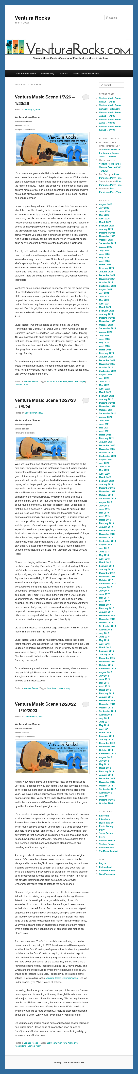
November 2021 (107, 406)
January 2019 (106, 526)
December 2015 (107, 657)
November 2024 (107, 278)
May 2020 (104, 470)
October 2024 (106, 282)
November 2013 (107, 746)
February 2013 (106, 771)
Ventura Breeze (107, 840)
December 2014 (107, 700)
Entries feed (105, 866)
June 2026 (104, 211)
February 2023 (106, 353)
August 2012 (105, 792)
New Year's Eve (70, 1042)
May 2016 (104, 640)
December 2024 (107, 275)
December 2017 (107, 572)
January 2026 (106, 229)
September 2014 (107, 711)
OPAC (71, 381)
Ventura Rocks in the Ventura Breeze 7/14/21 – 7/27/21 (109, 153)
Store (102, 836)
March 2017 (105, 604)
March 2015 (105, 689)
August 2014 (105, 714)
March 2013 (105, 767)
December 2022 (107, 360)
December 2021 (107, 402)
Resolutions (20, 1045)
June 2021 (104, 424)
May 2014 (104, 725)
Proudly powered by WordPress (69, 1062)
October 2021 (106, 409)
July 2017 (104, 590)
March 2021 (105, 434)
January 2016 (106, 654)
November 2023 (107, 321)
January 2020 (106, 484)
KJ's (55, 381)
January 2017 (106, 611)
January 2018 (106, 569)
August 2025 (105, 246)
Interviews (104, 819)
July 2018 (104, 548)
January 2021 (106, 441)
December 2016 (107, 615)
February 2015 (106, 693)
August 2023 (105, 332)
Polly (102, 829)
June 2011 (104, 796)
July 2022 (104, 377)
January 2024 (106, 314)
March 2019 (105, 519)
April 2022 (104, 388)
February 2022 (106, 395)
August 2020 (105, 459)
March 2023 (105, 349)
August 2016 (105, 629)
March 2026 (105, 222)
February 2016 (106, 650)
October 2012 (106, 785)
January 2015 (106, 696)
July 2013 (104, 760)
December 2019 (107, 487)
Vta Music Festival (108, 851)
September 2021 (107, 413)
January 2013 (106, 774)
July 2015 (104, 675)
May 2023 (104, 342)
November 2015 (107, 661)
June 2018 (104, 551)
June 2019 (104, 509)
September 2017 (107, 583)
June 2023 (104, 339)
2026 (49, 381)
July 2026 (104, 207)
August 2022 (105, 374)
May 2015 (104, 682)
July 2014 (104, 718)
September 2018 (107, 541)
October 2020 (106, 452)
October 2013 (106, 750)
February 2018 (106, 565)
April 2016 (104, 643)
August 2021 (105, 417)
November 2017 (107, 576)
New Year (62, 381)
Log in (102, 863)
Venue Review (106, 847)
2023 (49, 1042)
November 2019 (107, 491)
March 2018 (105, 562)
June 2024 (104, 296)
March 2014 (105, 732)
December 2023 (107, 317)
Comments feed (107, 870)
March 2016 (105, 647)
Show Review (106, 833)
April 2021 (104, 431)
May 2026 (104, 214)
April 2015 (104, 686)
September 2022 (107, 370)
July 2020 (104, 463)
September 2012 (107, 789)
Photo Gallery (47, 73)
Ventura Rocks (32, 17)
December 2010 (107, 799)
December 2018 (107, 530)
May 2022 (104, 385)
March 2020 (105, 477)
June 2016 (104, 636)
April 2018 (104, 558)
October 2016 (106, 622)
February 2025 (106, 268)
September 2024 (107, 285)
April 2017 (104, 601)
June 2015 (104, 679)
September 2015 (107, 668)
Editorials (104, 815)
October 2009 (106, 803)
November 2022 (107, 363)
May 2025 (104, 257)
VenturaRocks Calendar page (61, 978)
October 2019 (106, 494)
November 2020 (107, 448)
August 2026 (105, 204)
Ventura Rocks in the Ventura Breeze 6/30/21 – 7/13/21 (111, 167)
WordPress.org (107, 874)
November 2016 (107, 619)
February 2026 (106, 225)
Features (64, 73)
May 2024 (104, 299)
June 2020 (104, 466)
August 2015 (105, 672)
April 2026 (104, 218)
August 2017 (105, 587)
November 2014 (107, 704)
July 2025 (104, 250)
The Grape (80, 381)
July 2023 (104, 335)
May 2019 (104, 512)
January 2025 (106, 271)
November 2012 (107, 781)
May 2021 (104, 427)
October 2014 (106, 707)
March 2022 (105, 392)
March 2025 (105, 264)
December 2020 (107, 445)
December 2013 (107, 743)
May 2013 (104, 764)
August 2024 (105, 289)
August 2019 (105, 502)
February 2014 (106, 735)
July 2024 (104, 292)
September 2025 (107, 243)
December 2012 (107, 778)
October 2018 (106, 537)
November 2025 (107, 236)
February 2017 (106, 608)
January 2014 (106, 739)
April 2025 (104, 261)
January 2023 (106, 356)
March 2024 (105, 307)
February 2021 (106, 438)
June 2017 (104, 594)
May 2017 (104, 597)
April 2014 (104, 728)
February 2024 (106, 310)
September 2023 (107, 328)
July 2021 (104, 420)
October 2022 (106, 367)
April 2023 (104, 346)
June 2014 (104, 721)
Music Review (106, 822)
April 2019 (104, 516)
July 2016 (104, 633)
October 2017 (106, 579)
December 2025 (107, 232)
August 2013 (105, 757)
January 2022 (106, 399)
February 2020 (106, 480)
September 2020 (107, 455)
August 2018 (105, 544)
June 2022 (104, 381)
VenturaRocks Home (26, 73)
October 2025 (106, 239)
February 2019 (106, 523)
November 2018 (107, 533)
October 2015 (106, 665)
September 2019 (107, 498)
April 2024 (104, 303)
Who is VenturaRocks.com (86, 73)
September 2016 (107, 626)
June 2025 (104, 253)
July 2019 (104, 505)
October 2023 (106, 324)
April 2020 (104, 473)
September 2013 (107, 753)
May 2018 (104, 555)
